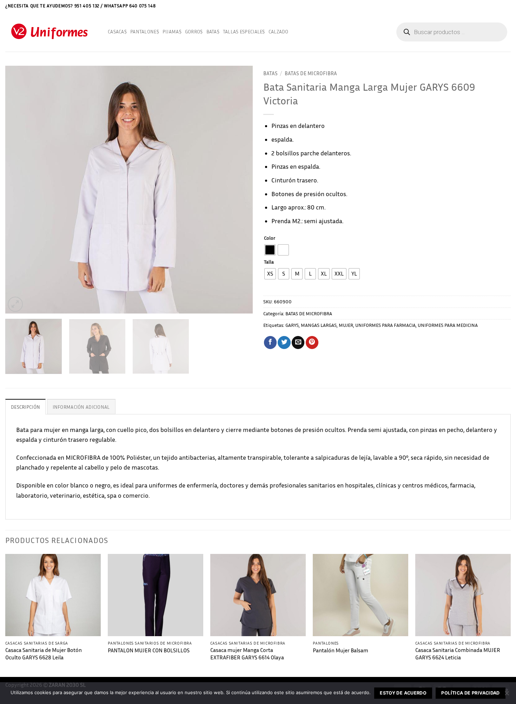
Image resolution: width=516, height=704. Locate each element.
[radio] (270, 250)
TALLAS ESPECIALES (244, 31)
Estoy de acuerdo (403, 693)
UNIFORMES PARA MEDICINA (448, 325)
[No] (506, 695)
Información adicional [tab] (81, 407)
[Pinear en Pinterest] (312, 342)
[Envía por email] (298, 342)
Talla (269, 262)
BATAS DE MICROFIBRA (311, 73)
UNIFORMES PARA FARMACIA (385, 325)
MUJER (346, 325)
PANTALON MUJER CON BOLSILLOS (149, 650)
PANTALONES (144, 31)
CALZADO (279, 31)
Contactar (491, 5)
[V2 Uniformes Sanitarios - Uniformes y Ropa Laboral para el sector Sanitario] (51, 32)
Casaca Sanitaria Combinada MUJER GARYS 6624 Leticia (457, 654)
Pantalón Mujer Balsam (340, 650)
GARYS (292, 325)
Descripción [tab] (25, 407)
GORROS (194, 31)
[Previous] (19, 189)
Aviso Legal (464, 5)
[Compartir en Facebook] (270, 342)
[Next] (239, 189)
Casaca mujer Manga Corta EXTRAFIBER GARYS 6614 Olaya (247, 654)
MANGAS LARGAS (319, 325)
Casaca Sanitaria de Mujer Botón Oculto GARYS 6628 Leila (43, 654)
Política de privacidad (470, 693)
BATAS (212, 31)
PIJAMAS (172, 31)
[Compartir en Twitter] (284, 342)
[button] (508, 6)
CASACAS (117, 31)
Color (269, 238)
